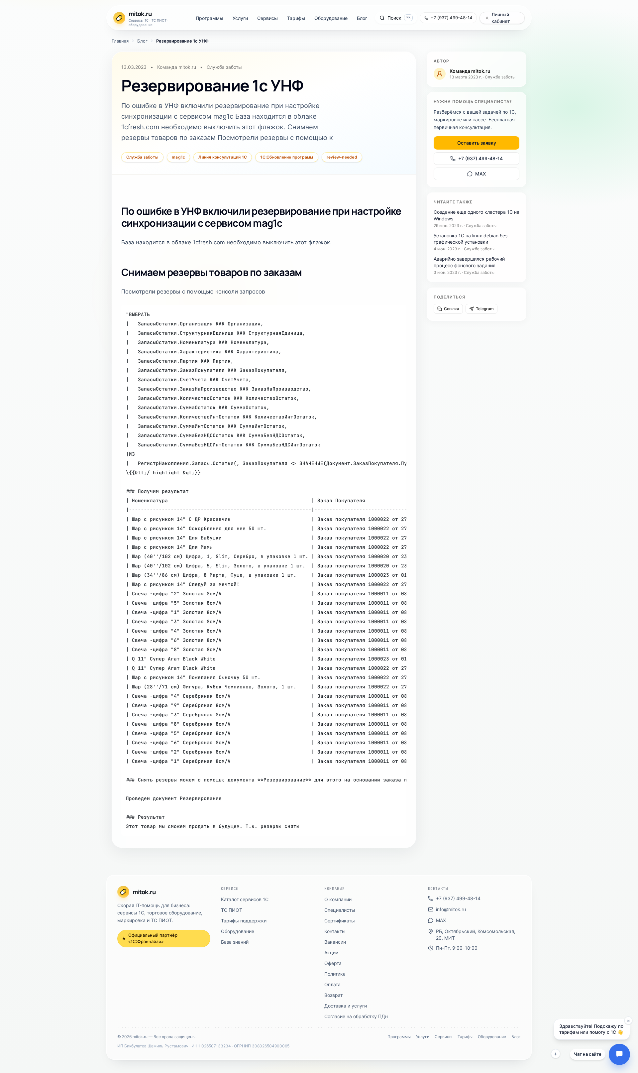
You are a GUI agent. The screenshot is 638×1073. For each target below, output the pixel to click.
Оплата (332, 984)
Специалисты (339, 910)
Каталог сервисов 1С (244, 899)
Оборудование (331, 18)
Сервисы (267, 18)
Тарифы (296, 18)
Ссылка (451, 308)
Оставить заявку (476, 143)
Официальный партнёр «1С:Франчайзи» (149, 938)
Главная (120, 41)
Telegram (485, 308)
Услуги (240, 18)
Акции (331, 952)
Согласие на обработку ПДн (356, 1016)
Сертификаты (339, 920)
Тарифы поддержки (243, 920)
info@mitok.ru (451, 909)
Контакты (335, 931)
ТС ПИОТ (231, 910)
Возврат (333, 995)
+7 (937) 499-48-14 (480, 158)
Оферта (333, 963)
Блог (362, 18)
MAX (480, 174)
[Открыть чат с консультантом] (619, 1054)
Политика (335, 974)
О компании (338, 899)
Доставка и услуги (345, 1006)
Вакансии (335, 942)
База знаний (235, 942)
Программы (209, 18)
